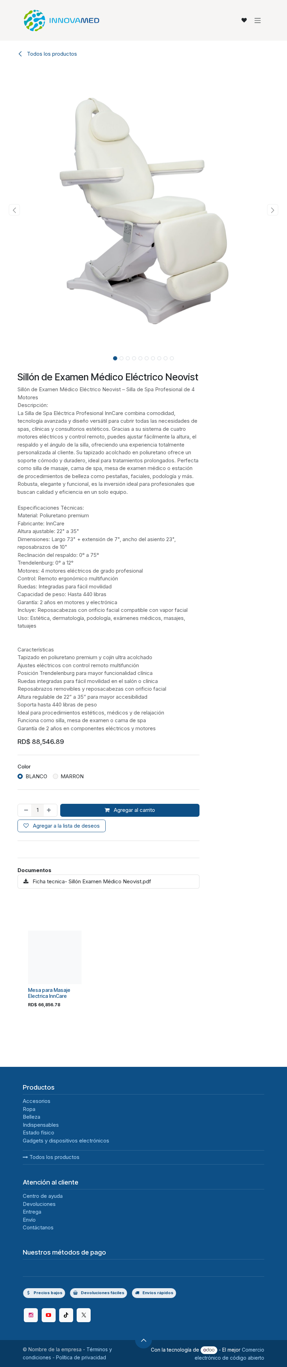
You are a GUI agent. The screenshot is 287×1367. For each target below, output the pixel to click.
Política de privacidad (81, 1357)
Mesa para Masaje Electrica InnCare (49, 993)
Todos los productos (53, 1157)
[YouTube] (49, 1315)
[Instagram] (31, 1315)
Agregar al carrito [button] (133, 810)
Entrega (32, 1211)
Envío (29, 1219)
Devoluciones (39, 1204)
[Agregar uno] (50, 810)
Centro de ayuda (43, 1196)
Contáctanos (38, 1227)
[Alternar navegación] (258, 20)
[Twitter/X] (84, 1315)
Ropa (29, 1109)
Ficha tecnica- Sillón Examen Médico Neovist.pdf (91, 881)
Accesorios (36, 1101)
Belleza (31, 1116)
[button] (14, 209)
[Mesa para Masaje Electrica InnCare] (55, 957)
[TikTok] (66, 1315)
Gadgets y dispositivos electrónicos (66, 1140)
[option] (143, 971)
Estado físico (38, 1132)
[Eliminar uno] (24, 810)
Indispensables (41, 1124)
